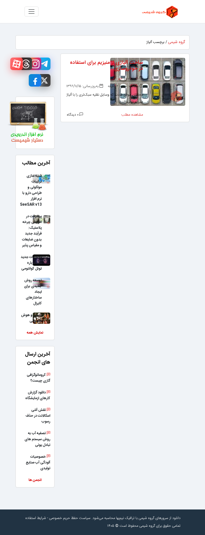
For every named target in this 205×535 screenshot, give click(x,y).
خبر (120, 79)
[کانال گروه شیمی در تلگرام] (44, 64)
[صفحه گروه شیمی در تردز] (26, 64)
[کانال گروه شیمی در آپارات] (16, 64)
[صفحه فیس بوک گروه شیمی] (35, 80)
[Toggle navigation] (31, 12)
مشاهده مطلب (132, 115)
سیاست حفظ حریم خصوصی (69, 518)
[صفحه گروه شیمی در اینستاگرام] (35, 64)
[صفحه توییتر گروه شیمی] (44, 80)
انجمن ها (35, 480)
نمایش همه (35, 333)
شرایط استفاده (35, 518)
